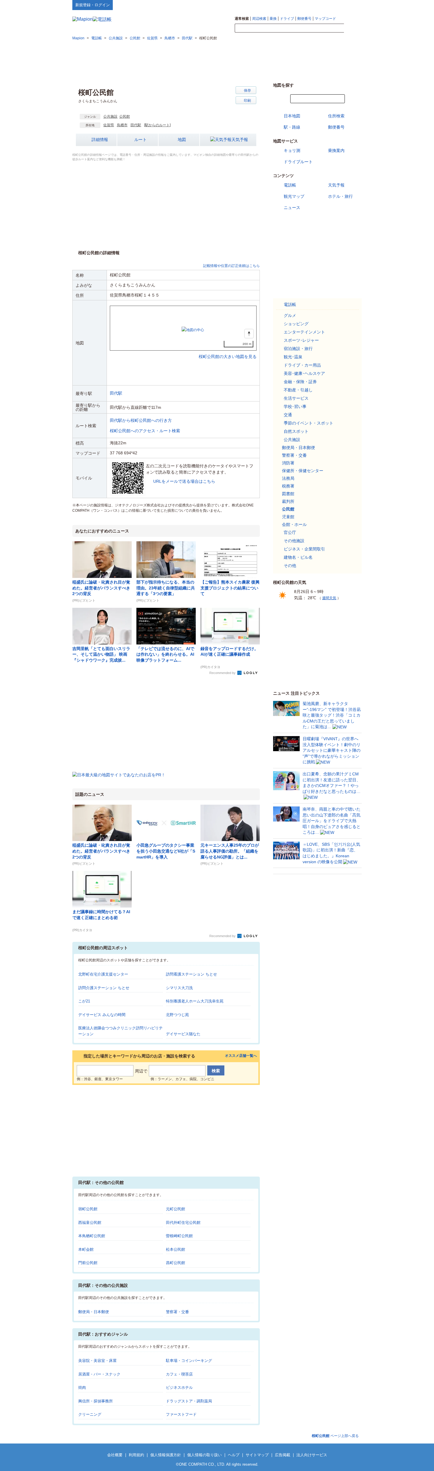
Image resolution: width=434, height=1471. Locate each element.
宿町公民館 (87, 1209)
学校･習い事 (295, 406)
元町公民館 (175, 1209)
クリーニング (89, 1414)
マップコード (325, 19)
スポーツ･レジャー (301, 340)
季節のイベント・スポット (308, 423)
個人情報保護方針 (165, 1455)
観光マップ (294, 196)
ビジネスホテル (179, 1387)
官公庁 (290, 532)
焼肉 (82, 1387)
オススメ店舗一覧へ (241, 1056)
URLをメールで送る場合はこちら (184, 481)
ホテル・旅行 (340, 196)
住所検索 (336, 116)
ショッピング (296, 323)
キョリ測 (292, 150)
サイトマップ (352, 5)
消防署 (288, 463)
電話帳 (290, 185)
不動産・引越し (298, 390)
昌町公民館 (175, 1263)
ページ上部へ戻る (335, 1436)
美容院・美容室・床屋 (97, 1360)
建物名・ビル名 (298, 557)
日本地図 (292, 116)
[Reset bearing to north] (249, 333)
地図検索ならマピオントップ (304, 5)
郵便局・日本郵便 (93, 1312)
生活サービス (296, 398)
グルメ (290, 315)
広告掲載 (282, 1455)
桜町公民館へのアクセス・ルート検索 (145, 430)
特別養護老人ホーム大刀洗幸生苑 (194, 1001)
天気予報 (239, 139)
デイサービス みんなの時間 (101, 1014)
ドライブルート (298, 161)
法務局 (288, 478)
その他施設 (294, 540)
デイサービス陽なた (183, 1034)
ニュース (292, 207)
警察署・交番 (177, 1312)
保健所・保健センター (302, 470)
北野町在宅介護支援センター (103, 974)
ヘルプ (333, 5)
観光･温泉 (293, 356)
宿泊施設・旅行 (298, 348)
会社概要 (115, 1455)
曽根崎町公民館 (179, 1236)
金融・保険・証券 (300, 381)
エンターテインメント (304, 332)
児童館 (288, 516)
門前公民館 (87, 1263)
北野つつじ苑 (177, 1014)
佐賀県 (108, 125)
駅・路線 (292, 127)
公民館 (124, 116)
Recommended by (222, 673)
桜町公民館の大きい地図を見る (228, 350)
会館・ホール (294, 524)
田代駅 (135, 125)
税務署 (288, 486)
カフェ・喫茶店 (179, 1374)
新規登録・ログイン (92, 5)
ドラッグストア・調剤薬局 (189, 1401)
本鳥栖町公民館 (91, 1236)
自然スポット (296, 431)
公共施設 (110, 116)
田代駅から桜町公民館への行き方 (141, 420)
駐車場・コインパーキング (189, 1360)
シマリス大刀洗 (179, 988)
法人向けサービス (311, 1455)
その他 (290, 565)
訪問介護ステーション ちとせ (103, 988)
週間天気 (329, 598)
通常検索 (242, 19)
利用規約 (136, 1455)
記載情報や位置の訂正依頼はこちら (231, 266)
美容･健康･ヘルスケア (304, 373)
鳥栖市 (122, 125)
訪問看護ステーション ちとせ (191, 974)
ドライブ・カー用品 (302, 365)
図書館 (288, 493)
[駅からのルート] (157, 125)
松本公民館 (175, 1249)
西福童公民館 (89, 1222)
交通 (288, 414)
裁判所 (288, 501)
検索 (353, 28)
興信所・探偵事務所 (95, 1401)
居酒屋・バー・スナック (99, 1374)
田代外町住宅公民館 (183, 1222)
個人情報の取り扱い (204, 1455)
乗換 (273, 19)
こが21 (84, 1001)
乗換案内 (336, 150)
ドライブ (287, 19)
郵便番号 (304, 19)
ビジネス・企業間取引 (304, 549)
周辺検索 (259, 19)
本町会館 (86, 1249)
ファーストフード (181, 1414)
